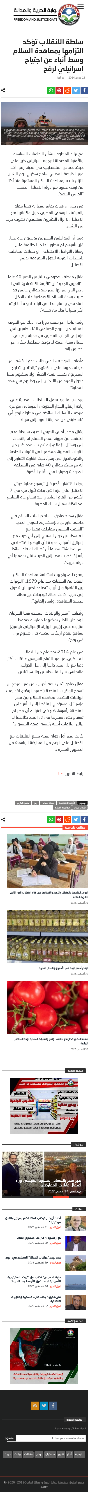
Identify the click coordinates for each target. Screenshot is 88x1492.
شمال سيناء (80, 807)
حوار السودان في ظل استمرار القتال (39, 1238)
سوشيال (50, 1454)
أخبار (59, 77)
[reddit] (67, 90)
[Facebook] (53, 1406)
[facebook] (84, 90)
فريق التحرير (75, 1191)
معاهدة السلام (62, 807)
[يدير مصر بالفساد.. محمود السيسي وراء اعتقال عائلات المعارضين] (44, 1174)
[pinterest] (59, 90)
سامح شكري (23, 802)
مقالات (28, 1454)
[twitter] (76, 90)
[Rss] (35, 1406)
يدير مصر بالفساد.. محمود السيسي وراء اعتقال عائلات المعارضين (48, 1183)
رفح (35, 802)
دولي (39, 1454)
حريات (7, 1454)
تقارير (61, 1454)
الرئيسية (79, 1454)
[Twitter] (44, 1406)
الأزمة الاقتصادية (67, 802)
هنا (60, 773)
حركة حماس (48, 802)
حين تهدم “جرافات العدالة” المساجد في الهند (33, 1257)
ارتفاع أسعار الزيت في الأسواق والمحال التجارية (63, 968)
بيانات (17, 1454)
